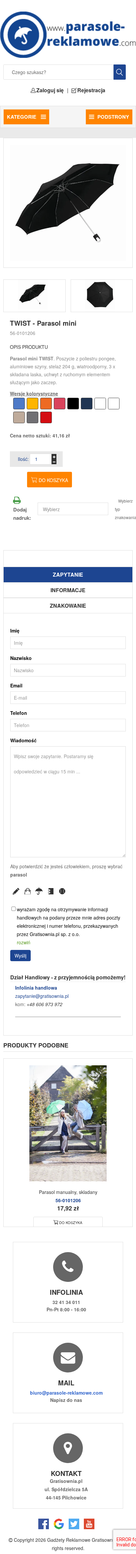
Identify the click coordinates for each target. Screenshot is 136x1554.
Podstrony (113, 116)
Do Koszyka (70, 1222)
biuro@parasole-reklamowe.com (66, 1392)
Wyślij (20, 955)
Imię (14, 630)
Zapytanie (68, 574)
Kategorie (22, 116)
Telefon (18, 713)
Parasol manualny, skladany (68, 1192)
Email (16, 685)
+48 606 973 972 (44, 1004)
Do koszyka (53, 480)
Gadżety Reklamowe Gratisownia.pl (84, 1539)
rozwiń (23, 942)
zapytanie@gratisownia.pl (42, 996)
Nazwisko (21, 658)
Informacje (68, 590)
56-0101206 (22, 333)
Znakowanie (68, 605)
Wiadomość (23, 740)
